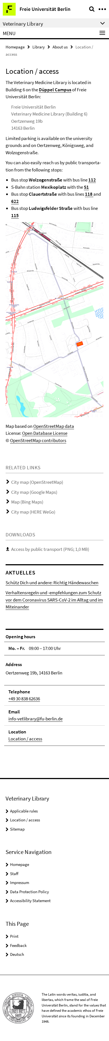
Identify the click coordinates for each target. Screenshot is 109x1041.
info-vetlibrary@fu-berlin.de (35, 719)
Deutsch (17, 954)
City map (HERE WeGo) (33, 512)
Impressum (19, 882)
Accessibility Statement (30, 900)
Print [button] (14, 936)
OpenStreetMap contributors (38, 440)
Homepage (15, 47)
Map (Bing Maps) (27, 502)
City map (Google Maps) (34, 492)
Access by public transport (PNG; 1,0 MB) (50, 549)
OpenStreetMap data (53, 426)
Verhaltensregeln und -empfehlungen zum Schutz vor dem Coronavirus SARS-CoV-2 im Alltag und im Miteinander (54, 600)
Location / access (25, 739)
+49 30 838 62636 (24, 699)
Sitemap (17, 829)
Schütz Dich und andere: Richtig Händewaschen (52, 583)
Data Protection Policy (29, 891)
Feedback (18, 945)
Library (38, 47)
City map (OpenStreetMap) (37, 482)
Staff (14, 873)
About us (60, 47)
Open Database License (44, 433)
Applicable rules (24, 811)
